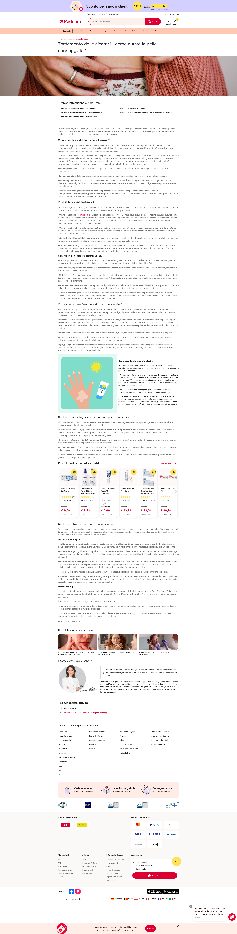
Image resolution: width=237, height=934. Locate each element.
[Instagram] (78, 891)
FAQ (59, 863)
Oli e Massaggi (126, 745)
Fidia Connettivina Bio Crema (68, 489)
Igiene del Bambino (96, 736)
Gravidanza (93, 749)
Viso (122, 740)
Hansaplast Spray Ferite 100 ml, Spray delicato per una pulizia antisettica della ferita (88, 491)
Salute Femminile (65, 736)
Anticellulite (125, 753)
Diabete (62, 745)
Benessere (94, 31)
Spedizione (62, 866)
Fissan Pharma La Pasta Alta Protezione (108, 490)
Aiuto (60, 860)
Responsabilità (112, 863)
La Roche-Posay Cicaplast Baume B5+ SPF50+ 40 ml (148, 490)
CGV (108, 866)
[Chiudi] (178, 925)
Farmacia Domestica (67, 757)
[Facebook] (71, 891)
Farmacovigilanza (65, 870)
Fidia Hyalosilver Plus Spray (127, 489)
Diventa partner (88, 873)
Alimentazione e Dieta (159, 745)
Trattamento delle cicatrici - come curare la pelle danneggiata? (85, 713)
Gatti (60, 770)
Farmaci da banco (132, 31)
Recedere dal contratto (115, 860)
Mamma (92, 745)
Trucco (123, 736)
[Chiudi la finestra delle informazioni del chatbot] (190, 906)
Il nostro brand (80, 31)
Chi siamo (175, 15)
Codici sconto (114, 15)
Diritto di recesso (113, 870)
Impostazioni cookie (114, 877)
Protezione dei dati (113, 873)
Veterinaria (147, 31)
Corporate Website (89, 863)
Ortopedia (62, 753)
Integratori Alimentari (159, 740)
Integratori (106, 31)
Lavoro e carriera (89, 866)
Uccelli (61, 775)
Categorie (67, 31)
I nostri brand (87, 870)
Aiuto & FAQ (167, 15)
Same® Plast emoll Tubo (168, 489)
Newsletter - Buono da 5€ (97, 15)
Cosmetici (117, 31)
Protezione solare (162, 31)
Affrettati (150, 928)
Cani (60, 766)
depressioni (82, 215)
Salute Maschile (65, 740)
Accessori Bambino (97, 740)
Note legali (110, 880)
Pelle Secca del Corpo (129, 749)
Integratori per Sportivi (160, 736)
